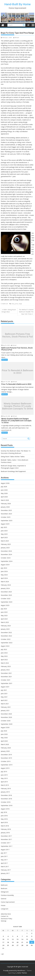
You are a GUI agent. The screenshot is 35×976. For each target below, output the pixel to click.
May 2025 (4, 534)
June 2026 (4, 490)
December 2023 (6, 592)
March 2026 (5, 500)
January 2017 (5, 873)
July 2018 (4, 812)
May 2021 (4, 697)
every (12, 304)
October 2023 (5, 598)
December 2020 (6, 714)
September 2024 (6, 561)
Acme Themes (22, 973)
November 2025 (6, 514)
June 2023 (4, 612)
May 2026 (4, 493)
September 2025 (6, 520)
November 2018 (6, 799)
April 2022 (4, 660)
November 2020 (6, 717)
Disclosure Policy (6, 918)
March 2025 (5, 541)
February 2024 (6, 585)
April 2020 (4, 741)
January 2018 (5, 833)
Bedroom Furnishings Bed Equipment (13, 471)
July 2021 (4, 690)
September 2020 (6, 724)
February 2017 (6, 870)
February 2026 (6, 503)
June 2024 (4, 571)
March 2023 (5, 622)
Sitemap (3, 921)
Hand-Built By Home (17, 4)
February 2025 (6, 544)
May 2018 (4, 819)
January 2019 (5, 792)
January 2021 (5, 710)
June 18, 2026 (6, 381)
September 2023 (6, 602)
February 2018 (6, 829)
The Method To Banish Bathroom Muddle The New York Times (26, 312)
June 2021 (4, 693)
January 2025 (5, 548)
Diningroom (5, 892)
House (3, 905)
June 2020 (4, 734)
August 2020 (5, 727)
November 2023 (6, 595)
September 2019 (6, 765)
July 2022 (4, 649)
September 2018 (6, 805)
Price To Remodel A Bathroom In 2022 (17, 371)
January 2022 (5, 670)
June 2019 (4, 775)
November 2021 (6, 676)
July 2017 (4, 853)
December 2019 (6, 755)
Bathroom (5, 304)
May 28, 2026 (6, 416)
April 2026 (4, 497)
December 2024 (6, 551)
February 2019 (6, 788)
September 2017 (6, 846)
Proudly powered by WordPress (14, 970)
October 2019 (5, 761)
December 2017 (6, 836)
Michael (17, 37)
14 (22, 939)
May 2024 (4, 575)
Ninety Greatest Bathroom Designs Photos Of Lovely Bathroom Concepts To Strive (17, 406)
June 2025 (4, 531)
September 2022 (6, 643)
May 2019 (4, 778)
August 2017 (5, 849)
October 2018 (5, 802)
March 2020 (5, 744)
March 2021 (5, 704)
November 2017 (6, 839)
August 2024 (5, 565)
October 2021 (5, 680)
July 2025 (4, 527)
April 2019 (4, 782)
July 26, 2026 (6, 345)
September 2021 (6, 683)
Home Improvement (8, 902)
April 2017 (4, 863)
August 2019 (5, 768)
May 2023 (4, 615)
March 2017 (5, 866)
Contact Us (4, 916)
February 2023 (6, 626)
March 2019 (5, 785)
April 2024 (4, 578)
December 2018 (6, 795)
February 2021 (6, 707)
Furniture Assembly (7, 895)
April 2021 (4, 700)
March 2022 (5, 663)
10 (3, 939)
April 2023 (4, 619)
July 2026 (4, 487)
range (20, 304)
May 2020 (4, 738)
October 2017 (5, 843)
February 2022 (6, 666)
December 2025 (6, 510)
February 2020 (6, 748)
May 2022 (4, 656)
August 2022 (5, 646)
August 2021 (5, 687)
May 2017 (4, 860)
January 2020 (5, 751)
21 (22, 942)
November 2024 (6, 554)
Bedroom (4, 888)
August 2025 (5, 524)
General (3, 899)
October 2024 (5, 558)
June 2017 (4, 856)
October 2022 (5, 639)
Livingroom (4, 909)
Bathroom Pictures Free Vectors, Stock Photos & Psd (17, 335)
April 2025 (4, 537)
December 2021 (6, 673)
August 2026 (5, 483)
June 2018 (4, 816)
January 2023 (5, 629)
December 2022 (6, 632)
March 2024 (5, 581)
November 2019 (6, 758)
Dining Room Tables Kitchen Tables (13, 456)
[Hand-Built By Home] (17, 22)
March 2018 (5, 826)
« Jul (2, 954)
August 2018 (5, 809)
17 (3, 942)
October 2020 (5, 721)
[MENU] (33, 25)
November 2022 (6, 636)
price (16, 304)
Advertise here (6, 914)
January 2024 (5, 588)
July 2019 (4, 771)
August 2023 (5, 605)
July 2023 (4, 609)
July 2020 (4, 731)
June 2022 (4, 653)
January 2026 (5, 507)
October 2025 (5, 517)
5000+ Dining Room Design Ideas (9, 311)
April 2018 (4, 822)
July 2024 (4, 568)
